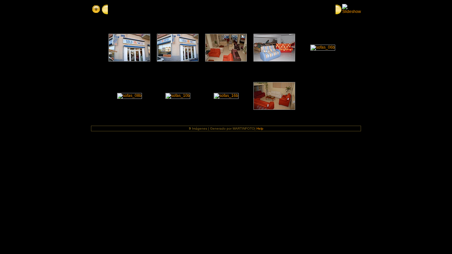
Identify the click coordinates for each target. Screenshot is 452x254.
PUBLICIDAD (122, 9)
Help (259, 128)
